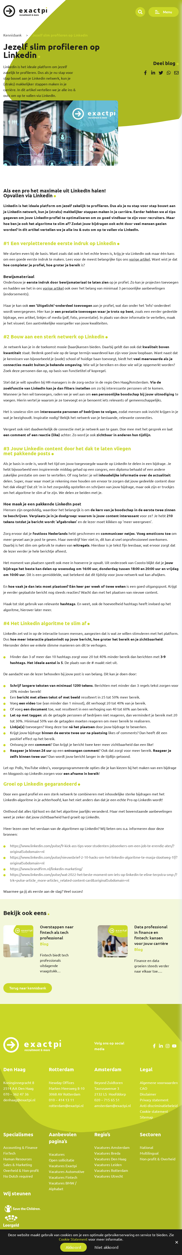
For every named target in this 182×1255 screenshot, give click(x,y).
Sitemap (146, 1117)
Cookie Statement (73, 1239)
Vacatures (57, 1154)
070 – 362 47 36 (16, 1094)
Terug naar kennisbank (27, 988)
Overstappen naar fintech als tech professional (56, 932)
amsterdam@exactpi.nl (112, 1106)
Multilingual (149, 1153)
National (146, 1147)
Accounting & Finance (20, 1147)
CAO (143, 1088)
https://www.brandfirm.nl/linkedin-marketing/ (46, 869)
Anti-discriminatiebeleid (159, 1106)
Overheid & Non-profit (21, 1170)
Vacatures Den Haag (110, 1159)
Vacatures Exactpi (63, 1166)
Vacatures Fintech (63, 1177)
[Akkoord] (176, 1242)
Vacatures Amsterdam (112, 1147)
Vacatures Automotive (66, 1172)
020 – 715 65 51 (107, 1100)
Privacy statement (154, 1100)
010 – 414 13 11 (61, 1100)
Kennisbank (12, 35)
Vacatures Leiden (108, 1165)
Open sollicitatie (61, 1160)
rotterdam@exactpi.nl (66, 1106)
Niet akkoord (107, 1247)
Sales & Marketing (17, 1165)
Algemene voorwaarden (159, 1083)
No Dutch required (18, 1176)
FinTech (9, 1153)
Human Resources (17, 1159)
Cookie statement (154, 1111)
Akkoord (73, 1247)
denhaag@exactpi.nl (19, 1100)
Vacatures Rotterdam (111, 1170)
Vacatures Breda (107, 1153)
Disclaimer (148, 1094)
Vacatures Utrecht (108, 1176)
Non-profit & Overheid (157, 1159)
